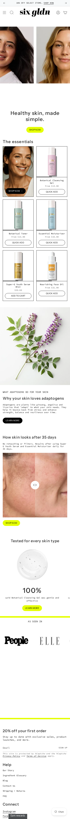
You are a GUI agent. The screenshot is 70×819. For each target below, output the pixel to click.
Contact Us (9, 786)
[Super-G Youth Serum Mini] (18, 265)
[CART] (65, 12)
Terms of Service (37, 756)
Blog (5, 780)
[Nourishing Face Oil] (52, 265)
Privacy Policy (11, 756)
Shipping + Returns (14, 791)
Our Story (8, 770)
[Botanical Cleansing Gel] (52, 161)
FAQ (4, 796)
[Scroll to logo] (16, 641)
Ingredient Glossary (15, 775)
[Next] (65, 3)
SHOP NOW (49, 3)
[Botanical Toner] (18, 215)
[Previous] (4, 3)
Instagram (9, 811)
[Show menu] (4, 12)
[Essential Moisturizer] (52, 215)
